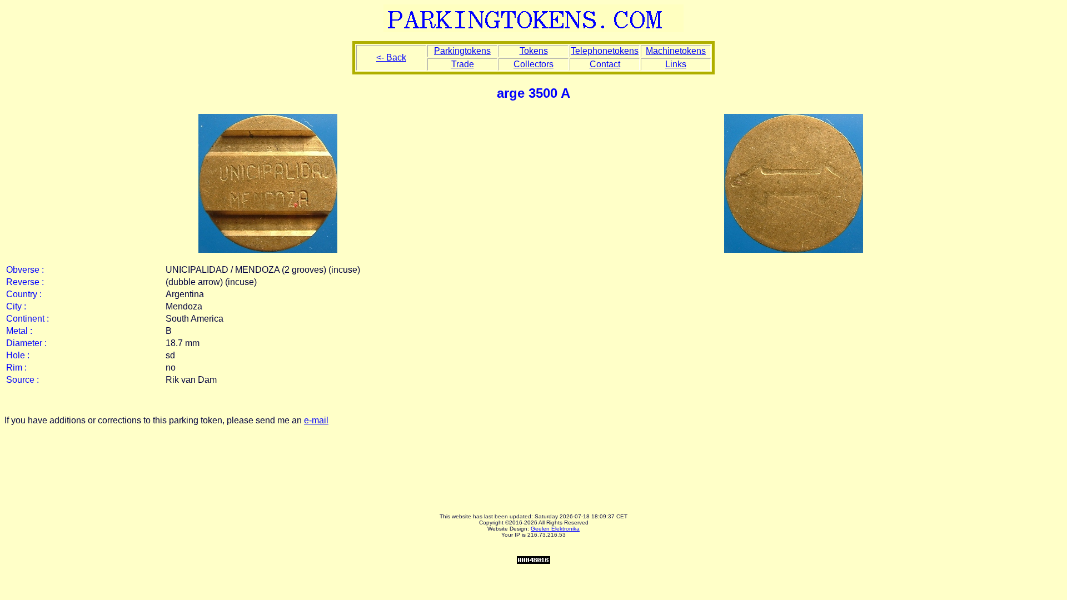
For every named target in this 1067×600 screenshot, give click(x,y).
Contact (605, 64)
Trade (462, 64)
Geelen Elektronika (555, 529)
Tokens (534, 51)
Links (675, 64)
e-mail (316, 420)
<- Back (391, 57)
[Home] (533, 29)
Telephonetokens (605, 51)
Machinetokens (676, 51)
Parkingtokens (462, 51)
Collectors (533, 64)
